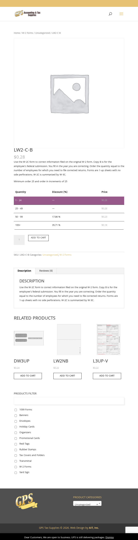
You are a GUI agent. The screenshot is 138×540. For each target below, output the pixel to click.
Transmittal (25, 461)
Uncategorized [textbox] (86, 505)
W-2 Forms (27, 33)
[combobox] (87, 503)
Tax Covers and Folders (32, 455)
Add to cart (38, 238)
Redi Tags (24, 444)
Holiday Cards (26, 427)
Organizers (25, 433)
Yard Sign (24, 472)
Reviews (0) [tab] (46, 271)
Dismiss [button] (109, 538)
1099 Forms (25, 410)
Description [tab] (24, 271)
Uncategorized (42, 33)
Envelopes (24, 421)
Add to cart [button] (27, 376)
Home (17, 33)
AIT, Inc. (93, 528)
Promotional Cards (29, 438)
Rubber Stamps (27, 450)
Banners (23, 415)
